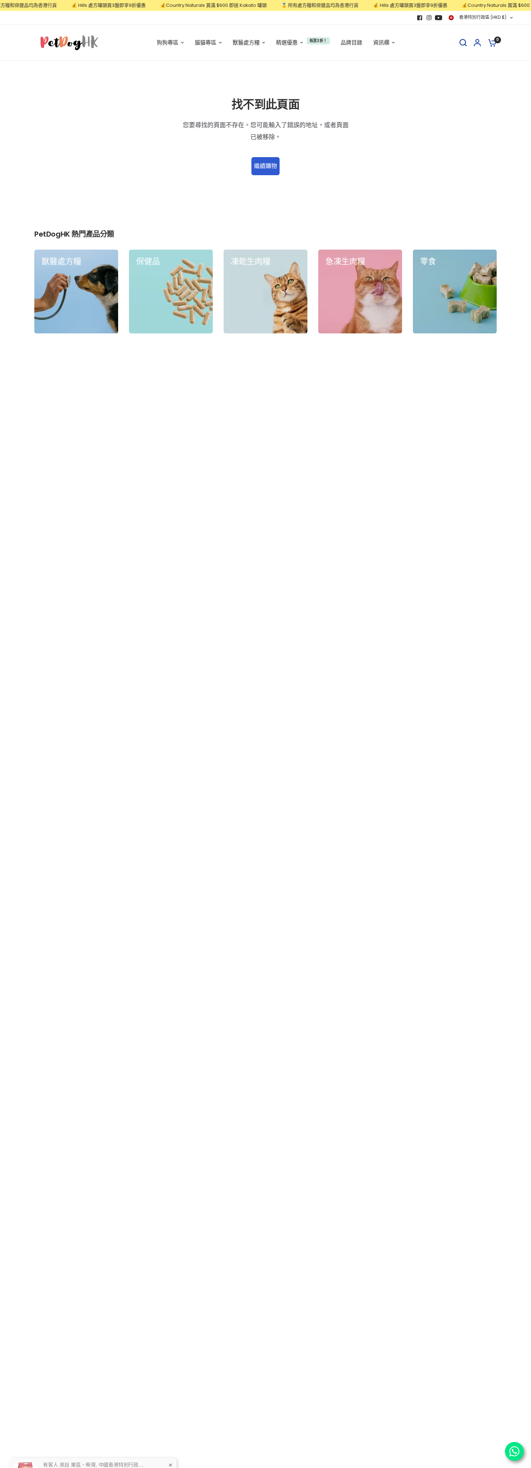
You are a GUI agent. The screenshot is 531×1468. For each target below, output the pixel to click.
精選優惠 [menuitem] (287, 42)
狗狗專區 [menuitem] (167, 42)
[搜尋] (463, 43)
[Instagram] (429, 17)
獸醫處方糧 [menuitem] (246, 42)
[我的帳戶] (477, 43)
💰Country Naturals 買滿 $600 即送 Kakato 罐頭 (194, 5)
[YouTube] (438, 17)
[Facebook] (419, 17)
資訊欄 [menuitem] (381, 42)
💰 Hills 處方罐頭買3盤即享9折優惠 (89, 5)
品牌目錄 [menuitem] (351, 42)
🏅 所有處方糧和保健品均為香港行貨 (300, 5)
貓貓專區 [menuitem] (205, 42)
